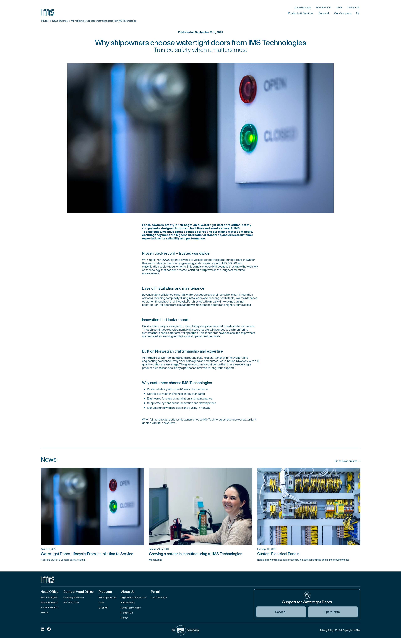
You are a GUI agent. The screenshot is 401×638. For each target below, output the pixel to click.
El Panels (103, 607)
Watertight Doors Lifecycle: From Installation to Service (87, 554)
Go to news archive (346, 461)
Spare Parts (332, 612)
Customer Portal (302, 7)
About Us (127, 591)
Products (105, 591)
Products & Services (300, 13)
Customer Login (159, 597)
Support (323, 13)
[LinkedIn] (42, 629)
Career (339, 7)
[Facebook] (49, 629)
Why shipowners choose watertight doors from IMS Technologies (103, 20)
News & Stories (323, 7)
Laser (101, 602)
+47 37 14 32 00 (71, 602)
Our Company (343, 13)
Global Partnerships (131, 607)
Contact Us (353, 7)
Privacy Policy (326, 630)
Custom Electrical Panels (278, 554)
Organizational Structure (133, 597)
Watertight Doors (107, 597)
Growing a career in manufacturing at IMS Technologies (195, 554)
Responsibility (128, 602)
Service (280, 612)
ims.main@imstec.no (73, 597)
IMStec (45, 20)
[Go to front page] (200, 579)
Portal (155, 591)
